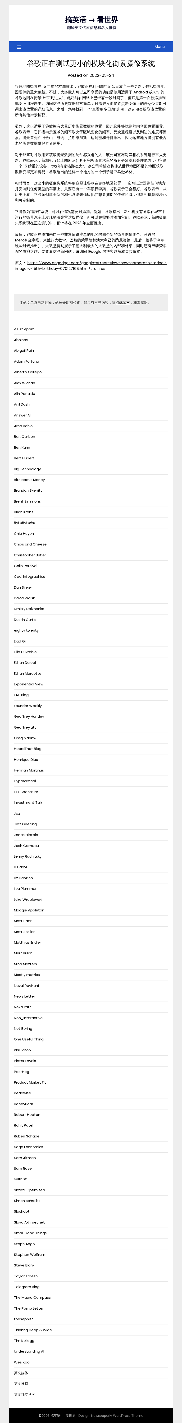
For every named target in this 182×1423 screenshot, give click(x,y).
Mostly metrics (27, 974)
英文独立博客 (24, 1394)
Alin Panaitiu (24, 393)
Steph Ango (24, 1243)
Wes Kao (22, 1362)
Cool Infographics (29, 576)
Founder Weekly (28, 705)
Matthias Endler (27, 942)
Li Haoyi (20, 866)
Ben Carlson (24, 436)
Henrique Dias (26, 759)
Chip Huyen (24, 533)
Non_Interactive (28, 1017)
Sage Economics (28, 1146)
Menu (160, 46)
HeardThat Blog (27, 748)
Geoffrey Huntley (29, 716)
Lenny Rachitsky (27, 856)
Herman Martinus (29, 770)
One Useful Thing (29, 1039)
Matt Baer (23, 920)
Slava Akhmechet (29, 1222)
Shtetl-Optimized (29, 1189)
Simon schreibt (27, 1200)
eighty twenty (26, 630)
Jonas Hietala (26, 834)
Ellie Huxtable (25, 651)
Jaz (17, 813)
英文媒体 (21, 1372)
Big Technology (27, 469)
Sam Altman (25, 1157)
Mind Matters (25, 963)
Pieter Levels (25, 1060)
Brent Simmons (27, 501)
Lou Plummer (25, 888)
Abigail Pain (24, 350)
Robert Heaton (27, 1114)
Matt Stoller (24, 931)
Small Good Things (30, 1232)
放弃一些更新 (130, 86)
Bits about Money (29, 479)
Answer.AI (22, 415)
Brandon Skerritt (28, 490)
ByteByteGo (24, 522)
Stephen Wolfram (29, 1254)
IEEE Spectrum (26, 791)
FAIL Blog (21, 694)
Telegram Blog (27, 1286)
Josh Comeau (26, 845)
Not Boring (23, 1028)
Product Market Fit (30, 1082)
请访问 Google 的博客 (95, 251)
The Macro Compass (32, 1297)
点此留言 (123, 302)
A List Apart (24, 329)
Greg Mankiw (25, 737)
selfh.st (20, 1179)
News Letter (24, 996)
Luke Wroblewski (28, 899)
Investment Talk (28, 802)
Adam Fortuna (26, 361)
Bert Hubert (24, 458)
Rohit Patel (23, 1125)
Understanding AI (29, 1351)
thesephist (23, 1319)
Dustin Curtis (25, 619)
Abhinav (21, 339)
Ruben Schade (27, 1136)
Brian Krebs (23, 511)
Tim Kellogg (24, 1340)
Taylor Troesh (26, 1276)
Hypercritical (25, 780)
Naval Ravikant (27, 985)
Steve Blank (24, 1265)
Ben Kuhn (22, 447)
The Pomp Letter (29, 1308)
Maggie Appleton (29, 910)
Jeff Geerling (25, 824)
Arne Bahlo (23, 425)
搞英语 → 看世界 (91, 19)
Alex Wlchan (24, 382)
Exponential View (28, 684)
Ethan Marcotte (27, 673)
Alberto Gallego (28, 372)
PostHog (21, 1071)
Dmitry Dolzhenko (29, 608)
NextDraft (22, 1006)
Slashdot (22, 1211)
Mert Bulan (23, 953)
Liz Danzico (23, 877)
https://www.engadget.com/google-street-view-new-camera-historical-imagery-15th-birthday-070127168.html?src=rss (91, 265)
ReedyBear (23, 1103)
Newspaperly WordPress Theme (117, 1415)
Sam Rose (23, 1168)
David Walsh (24, 598)
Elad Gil (20, 641)
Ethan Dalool (25, 662)
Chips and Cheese (30, 544)
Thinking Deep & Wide (33, 1329)
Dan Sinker (23, 587)
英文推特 (21, 1383)
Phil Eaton (22, 1050)
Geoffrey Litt (25, 727)
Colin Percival (25, 565)
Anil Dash (22, 404)
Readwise (22, 1092)
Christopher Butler (30, 555)
